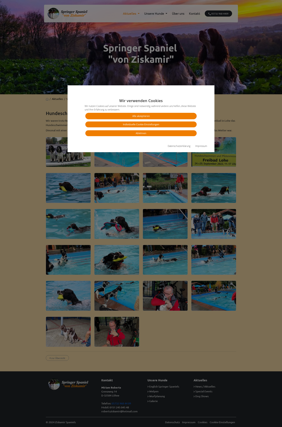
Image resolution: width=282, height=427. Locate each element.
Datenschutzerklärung (179, 146)
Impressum (201, 146)
